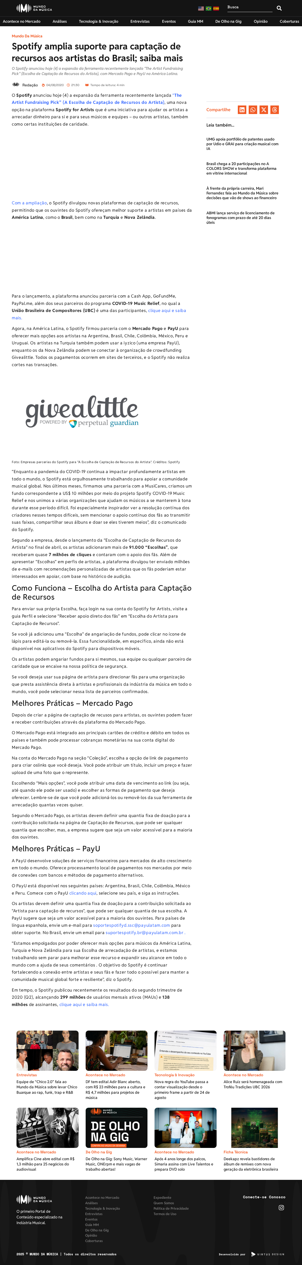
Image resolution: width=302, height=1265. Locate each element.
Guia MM (92, 1224)
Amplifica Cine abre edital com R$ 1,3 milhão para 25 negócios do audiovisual (46, 1164)
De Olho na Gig (99, 1152)
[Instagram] (281, 1208)
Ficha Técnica (236, 1152)
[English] (201, 8)
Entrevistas (27, 1074)
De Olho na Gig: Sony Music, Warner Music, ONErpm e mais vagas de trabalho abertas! (116, 1164)
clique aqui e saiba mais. (84, 1004)
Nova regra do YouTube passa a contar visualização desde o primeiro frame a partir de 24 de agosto (182, 1089)
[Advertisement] (102, 164)
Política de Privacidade (171, 1208)
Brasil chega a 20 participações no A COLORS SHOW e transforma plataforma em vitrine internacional (241, 168)
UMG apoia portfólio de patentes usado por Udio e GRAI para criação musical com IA (242, 144)
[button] (242, 109)
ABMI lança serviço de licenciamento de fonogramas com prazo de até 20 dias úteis (240, 218)
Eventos (91, 1219)
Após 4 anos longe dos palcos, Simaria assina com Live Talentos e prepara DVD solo (184, 1164)
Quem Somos (164, 1203)
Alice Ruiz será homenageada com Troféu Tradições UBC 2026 (253, 1084)
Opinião (91, 1235)
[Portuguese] (209, 8)
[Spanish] (216, 8)
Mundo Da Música (27, 36)
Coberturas (94, 1241)
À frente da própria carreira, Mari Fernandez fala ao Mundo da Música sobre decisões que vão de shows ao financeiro (242, 193)
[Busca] (250, 8)
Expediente (162, 1197)
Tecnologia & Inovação (175, 1074)
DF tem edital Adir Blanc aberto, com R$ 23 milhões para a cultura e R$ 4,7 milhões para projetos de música (115, 1089)
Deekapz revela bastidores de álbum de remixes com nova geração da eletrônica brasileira (251, 1164)
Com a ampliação (29, 203)
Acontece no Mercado (105, 1074)
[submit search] (279, 8)
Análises (91, 1203)
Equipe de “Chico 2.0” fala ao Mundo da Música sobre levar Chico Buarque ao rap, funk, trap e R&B (47, 1087)
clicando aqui (82, 893)
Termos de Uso (165, 1214)
